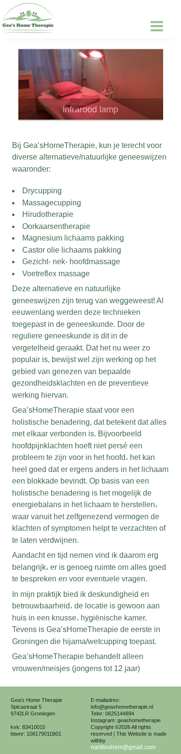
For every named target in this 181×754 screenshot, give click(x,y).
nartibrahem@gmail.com (123, 747)
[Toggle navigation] (155, 26)
